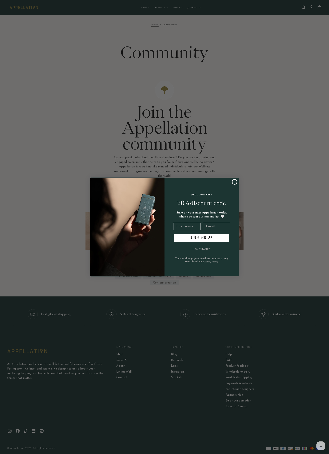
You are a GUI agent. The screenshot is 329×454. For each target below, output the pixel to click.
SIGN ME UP (202, 237)
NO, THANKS (202, 249)
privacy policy (210, 261)
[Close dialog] (234, 182)
